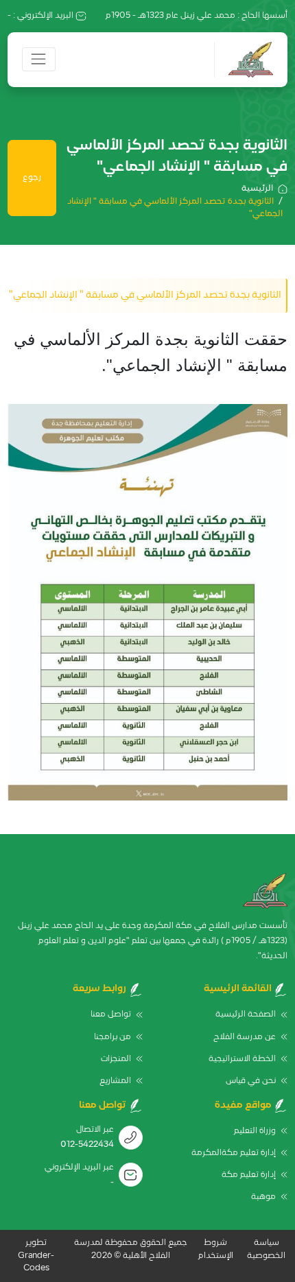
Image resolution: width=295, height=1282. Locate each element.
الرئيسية (257, 189)
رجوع (32, 178)
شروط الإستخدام (215, 1249)
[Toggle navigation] (39, 59)
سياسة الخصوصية (266, 1249)
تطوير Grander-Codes (36, 1255)
